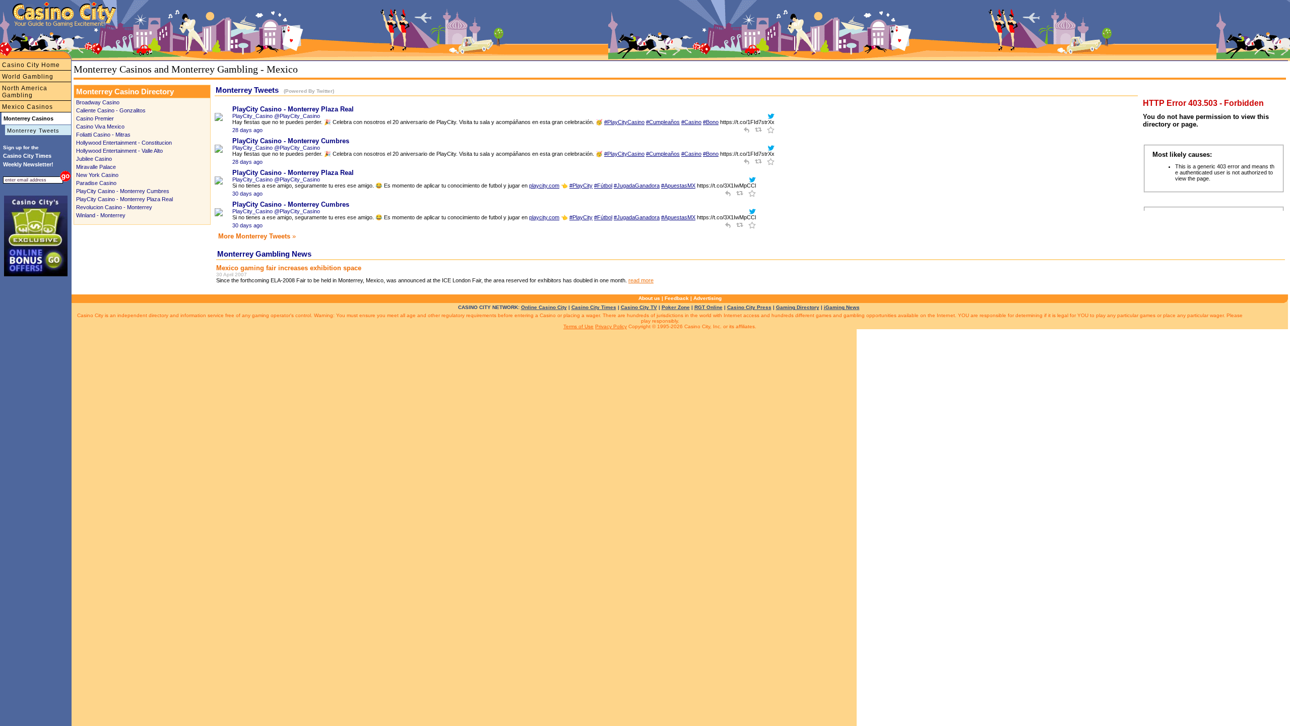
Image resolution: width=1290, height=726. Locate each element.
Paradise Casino (96, 183)
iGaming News (842, 307)
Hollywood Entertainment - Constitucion (124, 143)
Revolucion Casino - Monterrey (114, 207)
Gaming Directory (797, 307)
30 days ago (247, 194)
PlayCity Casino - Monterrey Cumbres (122, 191)
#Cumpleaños (663, 122)
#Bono (711, 122)
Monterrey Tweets (33, 131)
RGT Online (708, 307)
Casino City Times (593, 307)
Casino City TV (639, 307)
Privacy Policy (611, 326)
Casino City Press (749, 307)
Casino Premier (95, 118)
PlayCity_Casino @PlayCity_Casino (276, 116)
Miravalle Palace (96, 167)
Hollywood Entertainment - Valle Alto (119, 151)
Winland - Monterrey (100, 215)
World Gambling (27, 76)
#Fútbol (603, 186)
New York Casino (97, 175)
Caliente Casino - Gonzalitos (111, 110)
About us (649, 298)
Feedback (677, 298)
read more (641, 280)
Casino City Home (31, 65)
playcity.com (544, 186)
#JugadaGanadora (637, 186)
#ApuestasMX (678, 186)
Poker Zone (676, 307)
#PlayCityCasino (624, 122)
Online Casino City (544, 307)
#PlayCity (581, 186)
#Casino (691, 122)
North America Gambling (24, 92)
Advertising (707, 298)
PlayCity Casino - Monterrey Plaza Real (124, 199)
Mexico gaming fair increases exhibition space (288, 268)
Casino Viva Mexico (100, 127)
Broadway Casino (97, 102)
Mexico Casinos (27, 106)
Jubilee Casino (94, 159)
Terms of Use (578, 326)
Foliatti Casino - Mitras (103, 135)
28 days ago (247, 130)
